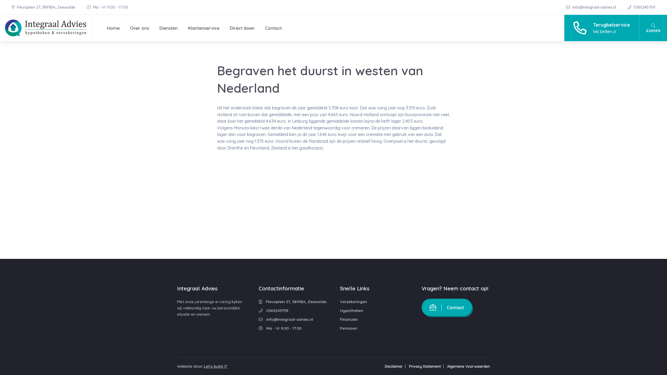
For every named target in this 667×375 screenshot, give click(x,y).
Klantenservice (203, 28)
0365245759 (644, 7)
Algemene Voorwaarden (468, 366)
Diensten (168, 28)
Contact (273, 28)
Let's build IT (215, 366)
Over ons (139, 28)
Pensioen (348, 328)
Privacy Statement (425, 366)
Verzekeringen (353, 301)
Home (113, 28)
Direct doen (242, 28)
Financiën (349, 319)
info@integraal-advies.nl (594, 7)
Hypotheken (351, 310)
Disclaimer (394, 366)
